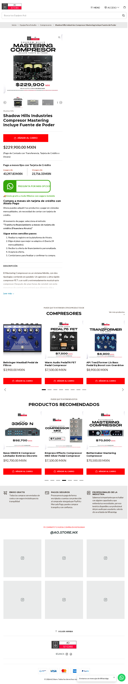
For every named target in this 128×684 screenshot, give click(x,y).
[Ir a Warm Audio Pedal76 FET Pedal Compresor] (64, 340)
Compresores (46, 25)
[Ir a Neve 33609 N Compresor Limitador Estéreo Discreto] (22, 430)
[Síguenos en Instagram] (66, 654)
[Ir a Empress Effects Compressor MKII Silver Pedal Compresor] (64, 430)
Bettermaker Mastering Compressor (101, 454)
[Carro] (124, 7)
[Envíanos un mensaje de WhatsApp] (122, 678)
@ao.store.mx (64, 532)
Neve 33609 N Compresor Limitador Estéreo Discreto (20, 454)
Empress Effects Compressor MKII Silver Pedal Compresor (63, 454)
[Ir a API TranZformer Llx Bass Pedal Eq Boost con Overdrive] (105, 340)
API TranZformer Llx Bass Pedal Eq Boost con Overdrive (105, 364)
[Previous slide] (5, 102)
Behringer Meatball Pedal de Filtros (20, 364)
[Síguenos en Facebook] (70, 654)
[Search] (123, 15)
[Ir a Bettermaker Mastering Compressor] (105, 430)
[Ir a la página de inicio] (12, 6)
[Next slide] (60, 102)
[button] (44, 390)
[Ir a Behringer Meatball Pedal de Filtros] (22, 340)
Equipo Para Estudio (28, 25)
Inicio (14, 25)
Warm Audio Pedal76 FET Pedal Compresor (60, 364)
